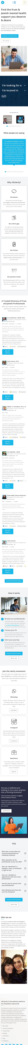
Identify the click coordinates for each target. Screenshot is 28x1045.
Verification (6, 1036)
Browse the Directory (10, 36)
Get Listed (5, 1026)
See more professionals (13, 581)
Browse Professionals (14, 653)
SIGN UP (13, 771)
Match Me (14, 658)
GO (4, 96)
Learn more (6, 811)
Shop (4, 1038)
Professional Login (25, 2)
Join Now (14, 710)
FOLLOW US (13, 741)
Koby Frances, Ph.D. (13, 361)
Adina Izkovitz (11, 541)
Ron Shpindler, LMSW (13, 452)
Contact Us (5, 1041)
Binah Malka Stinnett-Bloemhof (16, 495)
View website (7, 352)
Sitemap (5, 1033)
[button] (14, 85)
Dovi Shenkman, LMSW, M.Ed (16, 318)
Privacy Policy (6, 1031)
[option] (7, 119)
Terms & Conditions (8, 1028)
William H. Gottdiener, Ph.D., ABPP (17, 407)
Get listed (6, 41)
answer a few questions (12, 625)
